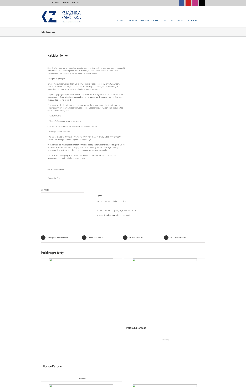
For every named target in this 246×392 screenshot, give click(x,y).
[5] (80, 45)
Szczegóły (82, 378)
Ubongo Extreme (52, 366)
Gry (58, 178)
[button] (201, 16)
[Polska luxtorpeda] (164, 290)
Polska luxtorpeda (136, 327)
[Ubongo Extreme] (81, 310)
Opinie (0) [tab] (45, 190)
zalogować (110, 215)
